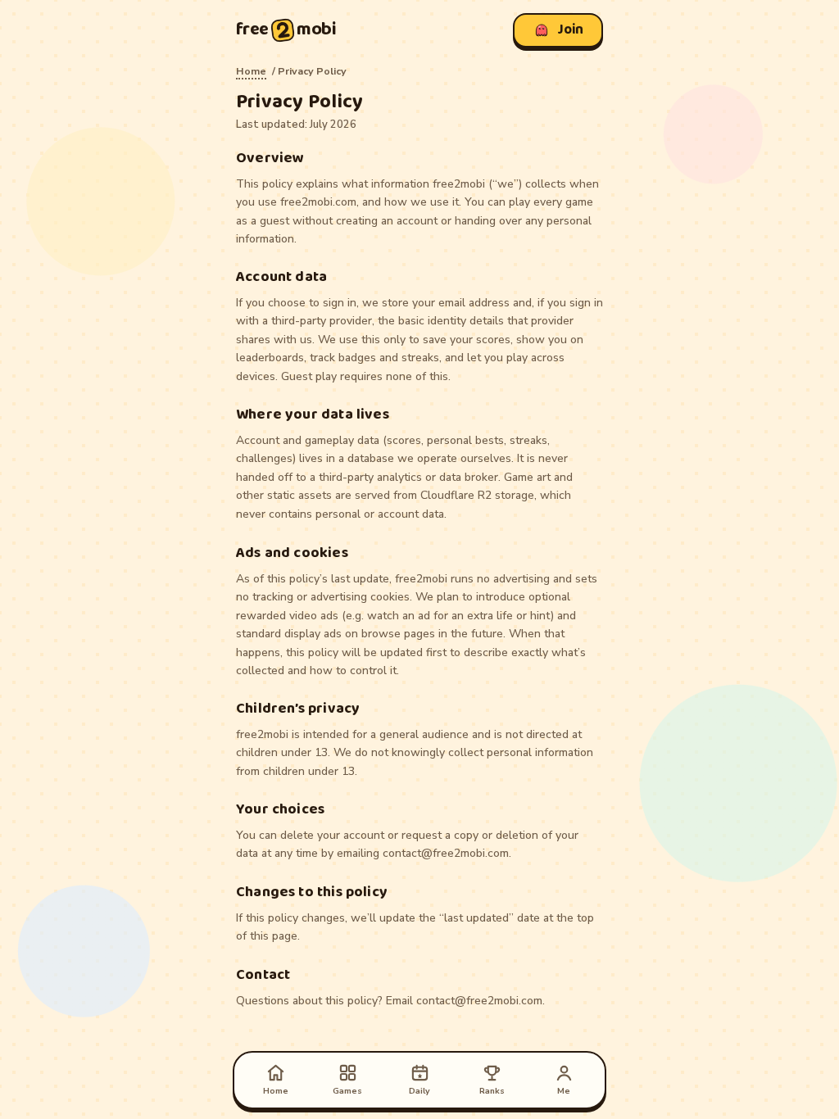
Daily (419, 1091)
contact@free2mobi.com (446, 854)
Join (570, 30)
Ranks (492, 1091)
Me (563, 1091)
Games (347, 1091)
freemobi (286, 30)
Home (251, 71)
